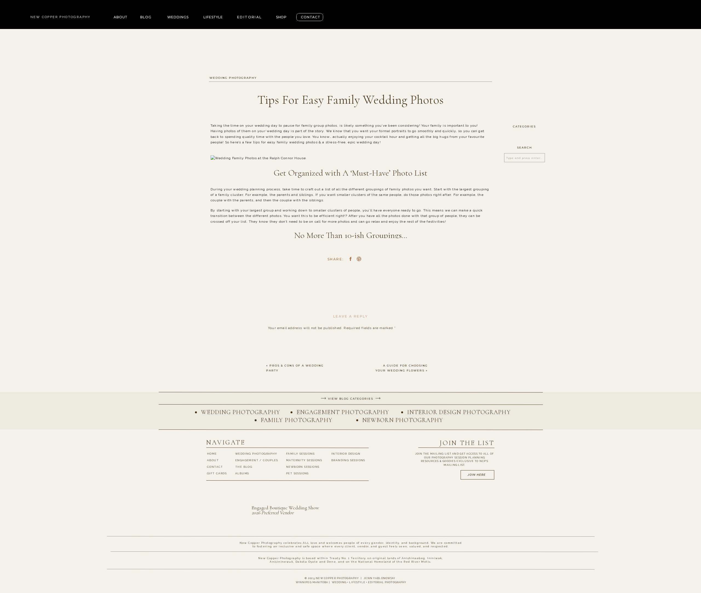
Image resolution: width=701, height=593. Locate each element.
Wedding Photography (233, 78)
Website (275, 442)
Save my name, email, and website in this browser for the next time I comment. (339, 467)
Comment (278, 338)
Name (274, 409)
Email (274, 426)
